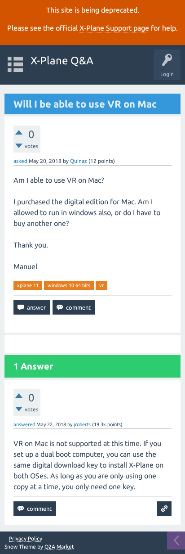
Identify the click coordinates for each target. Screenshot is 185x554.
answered (24, 424)
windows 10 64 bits (69, 285)
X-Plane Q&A (62, 60)
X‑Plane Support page (114, 28)
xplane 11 (28, 285)
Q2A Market (59, 546)
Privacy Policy (25, 538)
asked (20, 161)
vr (101, 285)
